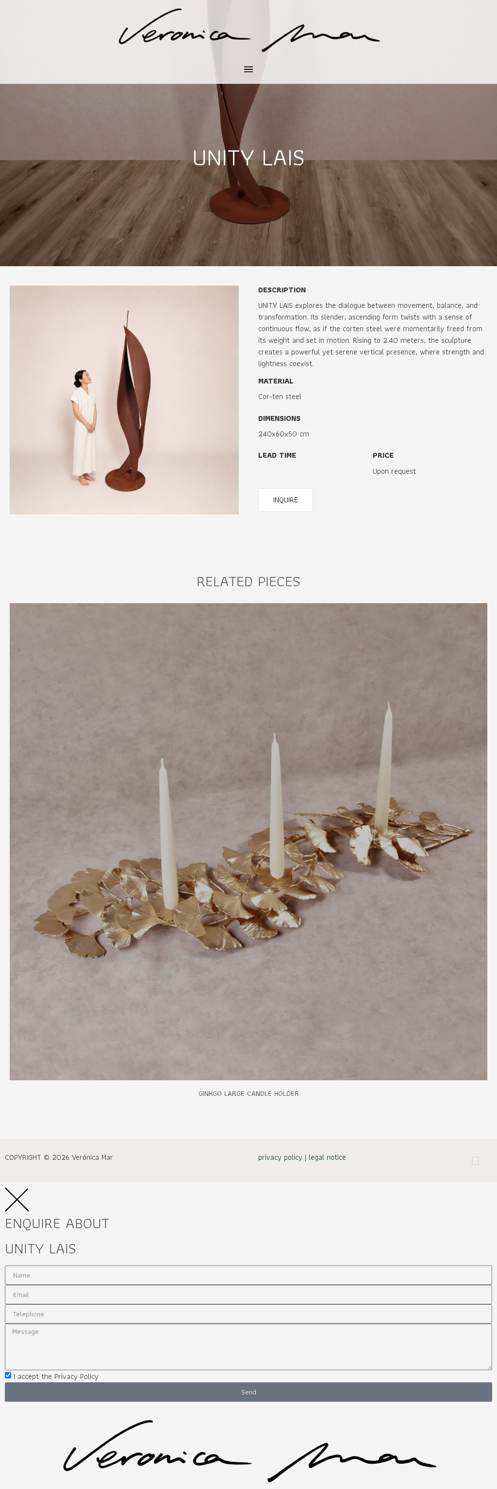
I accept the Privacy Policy (56, 1376)
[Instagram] (475, 1161)
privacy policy (280, 1157)
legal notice (327, 1157)
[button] (249, 70)
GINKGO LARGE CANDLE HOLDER (249, 1093)
